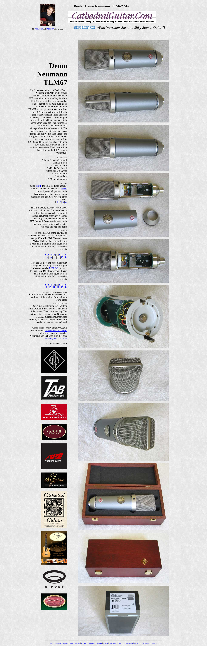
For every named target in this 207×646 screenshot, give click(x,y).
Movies (105, 643)
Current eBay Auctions (56, 330)
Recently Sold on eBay (56, 338)
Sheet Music (113, 643)
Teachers (136, 643)
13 (62, 257)
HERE (39, 186)
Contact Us (154, 643)
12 (58, 257)
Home (51, 643)
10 (50, 257)
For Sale (83, 643)
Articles (65, 643)
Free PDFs (121, 643)
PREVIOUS (39, 29)
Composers (91, 643)
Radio (142, 643)
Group (147, 643)
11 (54, 257)
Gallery (77, 643)
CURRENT (50, 29)
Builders (71, 643)
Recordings (129, 643)
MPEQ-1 (53, 268)
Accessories (58, 643)
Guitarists (99, 643)
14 (66, 257)
